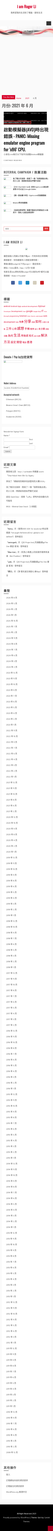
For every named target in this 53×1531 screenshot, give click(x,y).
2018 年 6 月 (11, 944)
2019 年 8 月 (11, 880)
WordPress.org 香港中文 (16, 1492)
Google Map (37, 312)
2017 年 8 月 (11, 990)
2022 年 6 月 (11, 753)
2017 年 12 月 (11, 973)
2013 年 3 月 (11, 1285)
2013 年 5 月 (11, 1273)
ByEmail (41, 306)
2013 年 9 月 (11, 1250)
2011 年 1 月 (11, 1406)
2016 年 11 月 (11, 1036)
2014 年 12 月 (11, 1163)
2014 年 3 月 (11, 1215)
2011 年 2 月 (11, 1400)
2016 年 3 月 (11, 1077)
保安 (17, 322)
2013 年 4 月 (11, 1279)
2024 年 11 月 (11, 638)
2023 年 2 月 (11, 719)
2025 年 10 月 (12, 621)
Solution (23, 316)
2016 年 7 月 (11, 1054)
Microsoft (6, 316)
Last (31, 443)
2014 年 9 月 (11, 1181)
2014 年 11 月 (11, 1169)
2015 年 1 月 (11, 1158)
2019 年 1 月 (11, 915)
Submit (7, 451)
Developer (7, 311)
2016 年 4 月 (11, 1071)
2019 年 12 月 (11, 857)
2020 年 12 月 (12, 817)
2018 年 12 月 (11, 921)
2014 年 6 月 (11, 1198)
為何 (10, 336)
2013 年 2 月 (11, 1291)
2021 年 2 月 (11, 811)
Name (7, 435)
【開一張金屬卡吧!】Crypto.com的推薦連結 (29, 195)
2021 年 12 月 (11, 782)
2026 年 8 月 (11, 597)
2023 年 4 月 (11, 713)
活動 (5, 336)
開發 (19, 342)
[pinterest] (42, 283)
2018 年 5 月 (11, 950)
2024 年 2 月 (11, 667)
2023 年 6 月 (11, 701)
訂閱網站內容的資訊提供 (17, 1480)
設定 (13, 342)
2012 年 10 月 (11, 1314)
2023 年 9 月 (11, 690)
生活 (17, 335)
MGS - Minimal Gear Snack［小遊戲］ (22, 506)
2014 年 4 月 (11, 1210)
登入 (8, 1474)
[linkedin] (27, 283)
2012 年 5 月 (11, 1325)
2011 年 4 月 (11, 1389)
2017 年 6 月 (11, 1002)
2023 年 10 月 (12, 684)
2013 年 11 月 (11, 1239)
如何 (38, 321)
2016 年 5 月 (11, 1065)
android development (30, 306)
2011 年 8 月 (11, 1366)
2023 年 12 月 (12, 673)
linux (45, 312)
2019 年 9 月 (11, 875)
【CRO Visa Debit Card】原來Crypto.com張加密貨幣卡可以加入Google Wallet (31, 188)
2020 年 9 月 (11, 828)
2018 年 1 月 (11, 967)
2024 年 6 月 (11, 655)
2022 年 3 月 (11, 765)
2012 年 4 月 (11, 1331)
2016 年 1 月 (11, 1088)
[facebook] (13, 283)
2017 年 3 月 (11, 1019)
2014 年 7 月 (11, 1192)
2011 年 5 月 (11, 1383)
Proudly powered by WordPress (16, 1517)
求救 (47, 329)
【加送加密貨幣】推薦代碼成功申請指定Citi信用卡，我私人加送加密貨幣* (30, 211)
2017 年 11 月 (11, 979)
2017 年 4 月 (11, 1013)
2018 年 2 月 (11, 961)
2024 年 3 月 (11, 661)
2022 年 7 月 (11, 748)
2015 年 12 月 (11, 1094)
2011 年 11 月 (11, 1354)
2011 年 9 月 (11, 1360)
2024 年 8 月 (11, 644)
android (7, 306)
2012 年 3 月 (11, 1337)
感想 (20, 329)
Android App (16, 306)
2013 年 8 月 (11, 1256)
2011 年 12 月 (11, 1348)
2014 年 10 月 (11, 1175)
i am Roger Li (26, 6)
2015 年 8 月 (11, 1117)
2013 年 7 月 (11, 1262)
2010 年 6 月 (11, 1429)
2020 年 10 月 (12, 823)
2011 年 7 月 (11, 1371)
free (24, 311)
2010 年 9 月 (11, 1418)
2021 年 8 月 (11, 800)
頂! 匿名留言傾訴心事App (29, 571)
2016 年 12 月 (11, 1031)
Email (6, 447)
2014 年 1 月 (11, 1227)
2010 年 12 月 (11, 1412)
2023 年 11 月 (11, 678)
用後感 (24, 336)
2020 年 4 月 (11, 840)
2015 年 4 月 (11, 1140)
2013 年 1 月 (11, 1296)
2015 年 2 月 (11, 1152)
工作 (8, 329)
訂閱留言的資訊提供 (15, 1486)
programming (14, 316)
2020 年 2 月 (11, 846)
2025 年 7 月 (11, 626)
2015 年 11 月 (11, 1100)
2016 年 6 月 (11, 1060)
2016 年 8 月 (11, 1048)
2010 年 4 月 (11, 1435)
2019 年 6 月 (11, 886)
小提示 (44, 322)
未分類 (41, 329)
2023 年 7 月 (11, 696)
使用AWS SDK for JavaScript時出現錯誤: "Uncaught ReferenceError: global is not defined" (27, 532)
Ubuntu (33, 316)
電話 (24, 342)
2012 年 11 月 (11, 1308)
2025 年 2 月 (11, 632)
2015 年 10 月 (11, 1106)
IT (42, 311)
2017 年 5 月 (11, 1008)
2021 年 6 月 (11, 805)
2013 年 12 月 (11, 1233)
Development (16, 311)
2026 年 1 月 (11, 615)
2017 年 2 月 (11, 1025)
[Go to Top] (50, 1528)
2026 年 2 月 (11, 609)
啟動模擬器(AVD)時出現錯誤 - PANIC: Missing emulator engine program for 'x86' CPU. (26, 139)
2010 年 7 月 (11, 1423)
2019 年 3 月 (11, 904)
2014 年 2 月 (11, 1221)
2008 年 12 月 (12, 1452)
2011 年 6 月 (11, 1377)
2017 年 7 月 (11, 996)
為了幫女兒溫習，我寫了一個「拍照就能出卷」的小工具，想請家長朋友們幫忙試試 (31, 179)
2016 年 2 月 (11, 1083)
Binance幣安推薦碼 (20, 203)
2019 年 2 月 (11, 909)
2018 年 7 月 (11, 938)
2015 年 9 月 (11, 1111)
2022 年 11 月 (11, 730)
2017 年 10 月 (11, 984)
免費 (21, 322)
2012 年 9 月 (11, 1319)
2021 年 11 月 (11, 788)
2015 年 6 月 (11, 1129)
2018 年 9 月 (11, 932)
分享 (27, 322)
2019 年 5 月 (11, 892)
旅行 (36, 329)
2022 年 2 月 (11, 771)
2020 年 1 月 (11, 852)
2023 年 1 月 (11, 725)
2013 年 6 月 (11, 1267)
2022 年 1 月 (11, 777)
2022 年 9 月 (11, 742)
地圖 (33, 322)
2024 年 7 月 (11, 649)
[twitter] (20, 283)
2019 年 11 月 (11, 863)
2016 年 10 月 (11, 1042)
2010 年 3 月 (11, 1441)
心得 (14, 329)
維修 (35, 336)
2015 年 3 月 (11, 1146)
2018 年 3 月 (11, 956)
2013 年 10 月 (11, 1244)
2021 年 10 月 (11, 794)
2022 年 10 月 (12, 736)
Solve (28, 316)
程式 (31, 336)
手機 (27, 329)
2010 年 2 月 (11, 1446)
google (29, 311)
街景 (38, 336)
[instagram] (35, 283)
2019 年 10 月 (11, 869)
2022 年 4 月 (11, 759)
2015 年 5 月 (11, 1135)
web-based (39, 316)
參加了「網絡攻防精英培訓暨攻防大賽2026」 (26, 481)
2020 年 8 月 (11, 834)
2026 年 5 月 (11, 603)
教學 (32, 329)
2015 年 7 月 (11, 1123)
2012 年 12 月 (11, 1302)
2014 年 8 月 (11, 1187)
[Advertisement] (26, 66)
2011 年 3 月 (11, 1394)
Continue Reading (13, 160)
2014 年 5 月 (11, 1204)
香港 (29, 342)
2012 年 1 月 (11, 1342)
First (31, 439)
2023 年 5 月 (11, 707)
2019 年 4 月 (11, 898)
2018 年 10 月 (11, 927)
